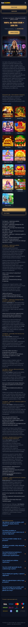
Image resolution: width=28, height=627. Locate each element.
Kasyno (5, 209)
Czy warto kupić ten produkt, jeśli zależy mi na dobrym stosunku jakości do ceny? (13, 588)
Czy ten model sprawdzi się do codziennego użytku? (12, 567)
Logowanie (14, 11)
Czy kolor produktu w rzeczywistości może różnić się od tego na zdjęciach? (13, 532)
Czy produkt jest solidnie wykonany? (10, 561)
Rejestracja (14, 7)
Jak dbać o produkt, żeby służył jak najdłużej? (13, 546)
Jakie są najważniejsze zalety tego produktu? (13, 581)
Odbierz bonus (14, 32)
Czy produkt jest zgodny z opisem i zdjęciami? (13, 574)
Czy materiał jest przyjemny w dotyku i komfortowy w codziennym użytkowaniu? (11, 553)
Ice (5, 3)
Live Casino (7, 213)
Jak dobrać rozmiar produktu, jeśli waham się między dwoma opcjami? (13, 523)
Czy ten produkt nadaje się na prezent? (11, 539)
